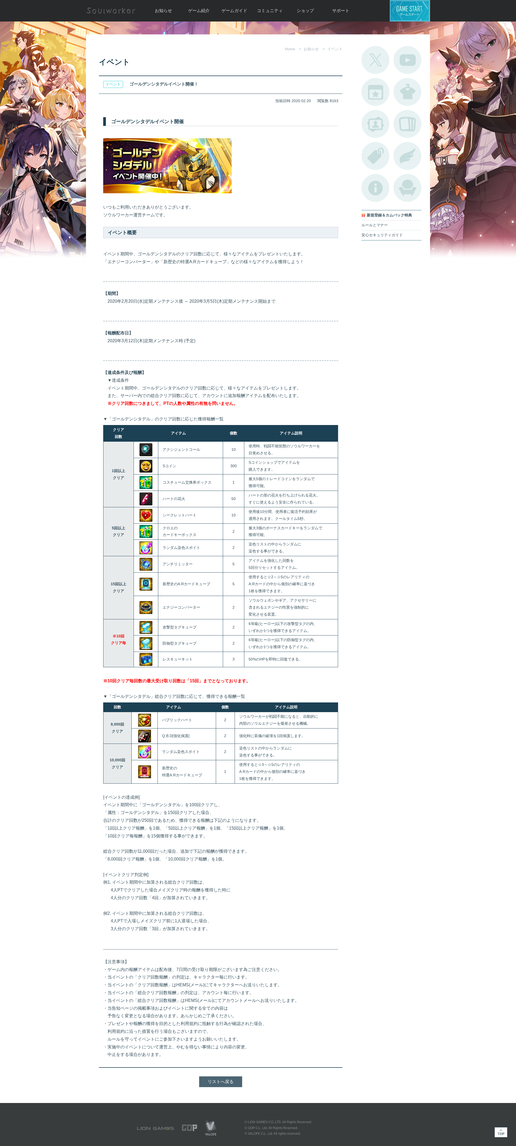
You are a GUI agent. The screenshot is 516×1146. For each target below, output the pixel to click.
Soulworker (110, 11)
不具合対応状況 (375, 188)
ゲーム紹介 (199, 10)
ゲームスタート (410, 11)
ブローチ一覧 (407, 156)
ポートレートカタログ (375, 124)
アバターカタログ (407, 92)
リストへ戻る (221, 1081)
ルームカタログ (407, 188)
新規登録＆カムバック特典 (389, 215)
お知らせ (163, 10)
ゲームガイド (234, 10)
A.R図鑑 (407, 124)
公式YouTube (407, 60)
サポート (340, 10)
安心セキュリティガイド (382, 235)
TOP (500, 1132)
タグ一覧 (375, 156)
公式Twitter (375, 60)
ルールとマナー (374, 225)
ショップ (305, 10)
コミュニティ (270, 10)
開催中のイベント (375, 92)
